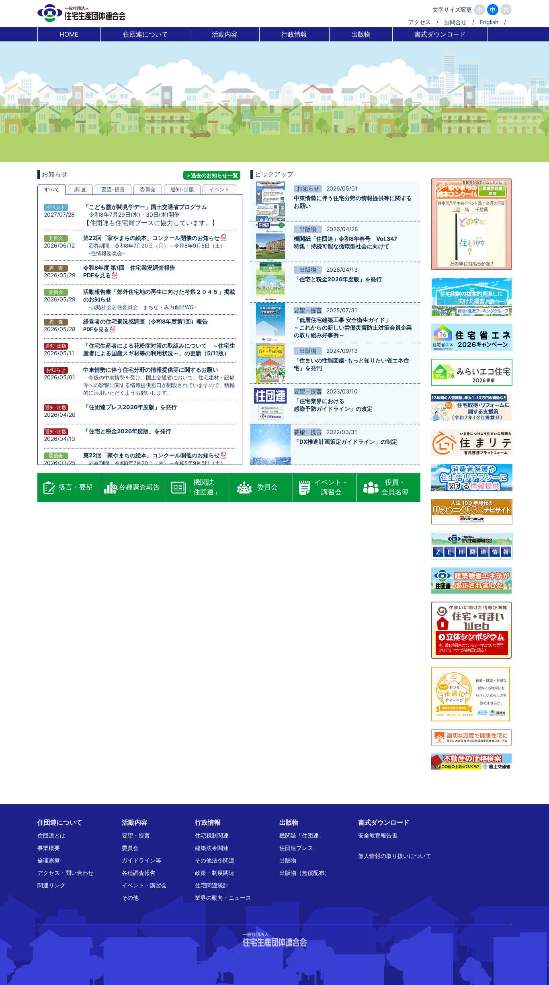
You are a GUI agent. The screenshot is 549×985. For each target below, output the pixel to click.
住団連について (145, 34)
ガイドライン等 (141, 860)
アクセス (419, 21)
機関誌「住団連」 (203, 487)
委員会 (267, 487)
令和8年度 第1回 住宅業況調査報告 (129, 267)
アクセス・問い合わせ (65, 872)
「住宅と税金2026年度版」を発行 (127, 431)
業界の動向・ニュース (223, 897)
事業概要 (48, 847)
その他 (130, 897)
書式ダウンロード (440, 34)
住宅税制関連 (212, 835)
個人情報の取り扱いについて (394, 855)
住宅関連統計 (212, 885)
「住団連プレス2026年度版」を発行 (130, 406)
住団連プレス (296, 847)
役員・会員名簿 (395, 487)
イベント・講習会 (331, 487)
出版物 (361, 34)
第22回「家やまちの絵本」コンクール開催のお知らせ (151, 237)
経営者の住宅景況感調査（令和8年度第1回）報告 (145, 321)
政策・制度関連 (214, 872)
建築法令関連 (212, 847)
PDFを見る (97, 275)
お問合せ (455, 21)
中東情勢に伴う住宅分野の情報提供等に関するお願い (150, 369)
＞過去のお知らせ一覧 (212, 175)
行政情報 (294, 34)
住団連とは (51, 835)
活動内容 (225, 34)
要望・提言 (136, 835)
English (489, 21)
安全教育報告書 (377, 835)
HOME (69, 34)
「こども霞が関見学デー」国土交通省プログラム (145, 206)
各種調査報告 (139, 487)
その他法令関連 (214, 860)
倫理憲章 (48, 860)
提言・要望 (76, 487)
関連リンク (51, 885)
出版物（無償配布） (304, 872)
